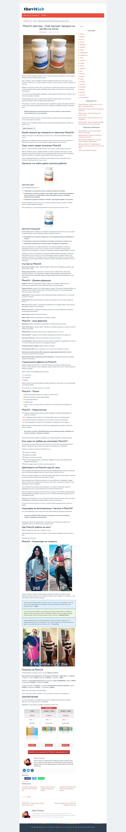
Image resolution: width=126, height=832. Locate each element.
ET (45, 827)
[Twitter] (28, 770)
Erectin (82, 79)
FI (47, 827)
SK (81, 827)
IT (61, 827)
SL (83, 827)
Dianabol (82, 76)
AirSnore (82, 34)
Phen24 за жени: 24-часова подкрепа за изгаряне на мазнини (48, 788)
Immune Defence (84, 97)
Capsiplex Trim (84, 55)
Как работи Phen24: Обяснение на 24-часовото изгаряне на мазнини (68, 788)
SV (88, 827)
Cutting (82, 66)
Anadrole (82, 36)
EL (54, 827)
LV (63, 827)
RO (76, 827)
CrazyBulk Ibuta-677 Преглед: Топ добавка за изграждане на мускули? (90, 136)
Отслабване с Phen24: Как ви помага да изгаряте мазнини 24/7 (29, 788)
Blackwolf (82, 47)
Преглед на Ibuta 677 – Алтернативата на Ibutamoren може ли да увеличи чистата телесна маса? (91, 145)
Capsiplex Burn (84, 52)
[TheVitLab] (34, 9)
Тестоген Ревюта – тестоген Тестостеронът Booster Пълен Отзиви (89, 131)
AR (32, 827)
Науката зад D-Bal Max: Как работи (87, 150)
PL (73, 827)
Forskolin (82, 81)
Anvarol (82, 42)
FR (49, 827)
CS (37, 827)
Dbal (81, 71)
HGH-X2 (82, 89)
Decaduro (82, 73)
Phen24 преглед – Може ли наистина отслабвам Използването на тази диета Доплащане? (91, 123)
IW (57, 827)
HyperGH (82, 92)
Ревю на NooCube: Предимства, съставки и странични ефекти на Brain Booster (89, 140)
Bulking (82, 50)
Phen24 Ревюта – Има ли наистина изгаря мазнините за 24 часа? (33, 803)
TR (91, 827)
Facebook (27, 778)
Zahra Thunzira (38, 810)
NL (42, 827)
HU (59, 827)
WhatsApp (41, 778)
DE (52, 827)
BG (35, 827)
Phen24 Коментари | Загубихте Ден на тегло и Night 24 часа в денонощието (90, 105)
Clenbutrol (82, 60)
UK (94, 827)
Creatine (82, 63)
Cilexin (81, 58)
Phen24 (29, 797)
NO (68, 827)
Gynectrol (82, 84)
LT (66, 827)
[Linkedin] (24, 770)
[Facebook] (32, 770)
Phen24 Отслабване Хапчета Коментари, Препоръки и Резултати (65, 803)
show (33, 128)
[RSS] (103, 1)
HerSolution (83, 87)
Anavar (82, 39)
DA (40, 827)
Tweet (34, 778)
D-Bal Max (82, 68)
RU (78, 827)
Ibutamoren (83, 95)
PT (71, 827)
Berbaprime (83, 44)
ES (86, 827)
